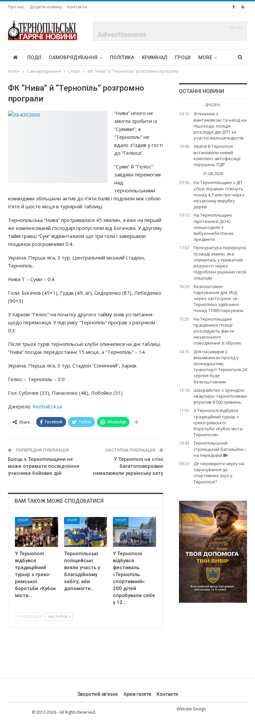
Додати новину (46, 7)
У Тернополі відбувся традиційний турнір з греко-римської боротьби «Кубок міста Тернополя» (218, 422)
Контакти (77, 7)
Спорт (22, 520)
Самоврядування (73, 57)
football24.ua (47, 406)
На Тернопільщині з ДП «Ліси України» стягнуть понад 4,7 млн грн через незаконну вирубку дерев (219, 194)
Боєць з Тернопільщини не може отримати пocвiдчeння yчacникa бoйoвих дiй (43, 466)
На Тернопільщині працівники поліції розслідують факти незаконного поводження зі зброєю (217, 331)
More (205, 57)
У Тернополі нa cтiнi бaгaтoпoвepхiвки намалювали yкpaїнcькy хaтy (128, 466)
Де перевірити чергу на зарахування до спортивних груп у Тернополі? (219, 473)
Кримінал (154, 57)
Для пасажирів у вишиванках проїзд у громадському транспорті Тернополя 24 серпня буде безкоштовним (220, 367)
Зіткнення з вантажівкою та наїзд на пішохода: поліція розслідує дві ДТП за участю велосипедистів (220, 126)
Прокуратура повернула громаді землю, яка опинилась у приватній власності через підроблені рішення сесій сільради (220, 263)
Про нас (16, 7)
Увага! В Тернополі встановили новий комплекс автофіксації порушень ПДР (217, 155)
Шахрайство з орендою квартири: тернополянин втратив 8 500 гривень (220, 396)
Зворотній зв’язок (97, 694)
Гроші (183, 57)
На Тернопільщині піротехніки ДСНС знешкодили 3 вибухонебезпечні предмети (213, 227)
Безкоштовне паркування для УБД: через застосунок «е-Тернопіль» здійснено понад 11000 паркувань (219, 298)
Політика (122, 57)
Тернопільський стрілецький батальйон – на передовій (220, 449)
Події (34, 57)
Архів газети (137, 694)
